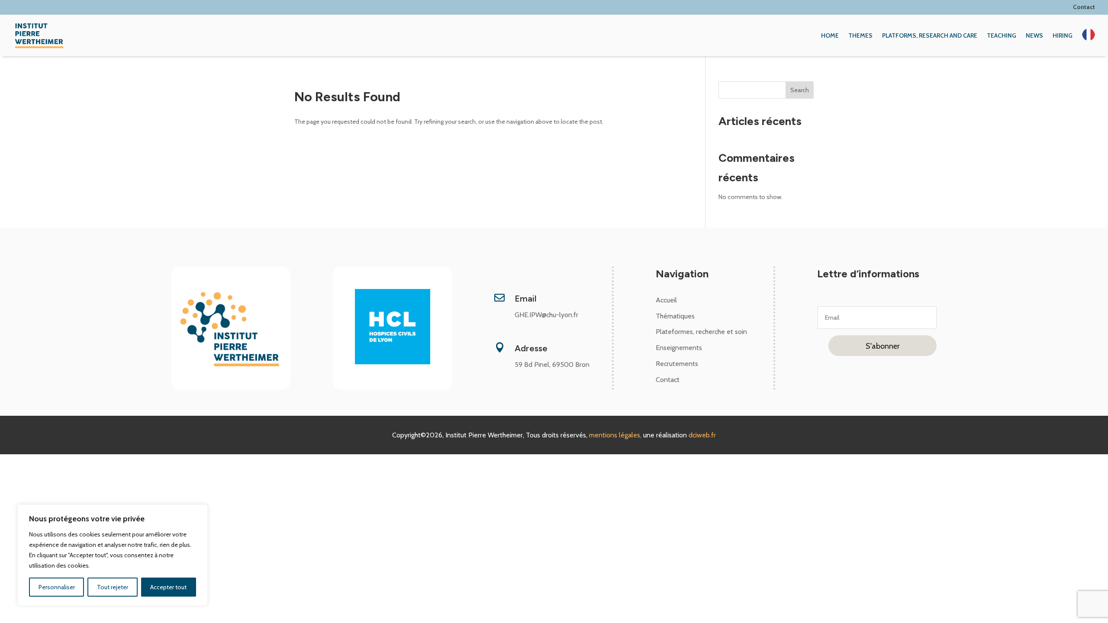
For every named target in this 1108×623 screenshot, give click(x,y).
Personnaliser (57, 587)
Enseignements (679, 348)
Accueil (666, 300)
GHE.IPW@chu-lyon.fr (546, 315)
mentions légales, (616, 435)
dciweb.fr (702, 435)
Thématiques (675, 316)
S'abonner (883, 346)
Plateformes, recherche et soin (701, 332)
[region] (112, 555)
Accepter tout (168, 587)
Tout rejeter (112, 587)
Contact (1083, 7)
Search (799, 90)
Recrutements (677, 364)
